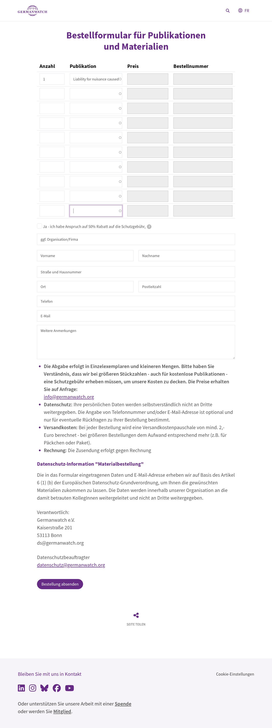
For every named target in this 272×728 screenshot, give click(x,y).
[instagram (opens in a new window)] (32, 689)
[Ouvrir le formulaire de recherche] (228, 10)
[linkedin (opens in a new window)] (21, 689)
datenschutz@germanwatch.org (71, 565)
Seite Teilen (136, 624)
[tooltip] (149, 226)
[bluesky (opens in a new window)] (44, 689)
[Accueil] (32, 10)
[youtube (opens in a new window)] (69, 689)
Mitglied (62, 711)
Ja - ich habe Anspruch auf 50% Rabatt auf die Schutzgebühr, (96, 226)
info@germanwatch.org (69, 397)
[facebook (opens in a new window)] (57, 689)
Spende (123, 703)
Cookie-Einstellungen (235, 674)
